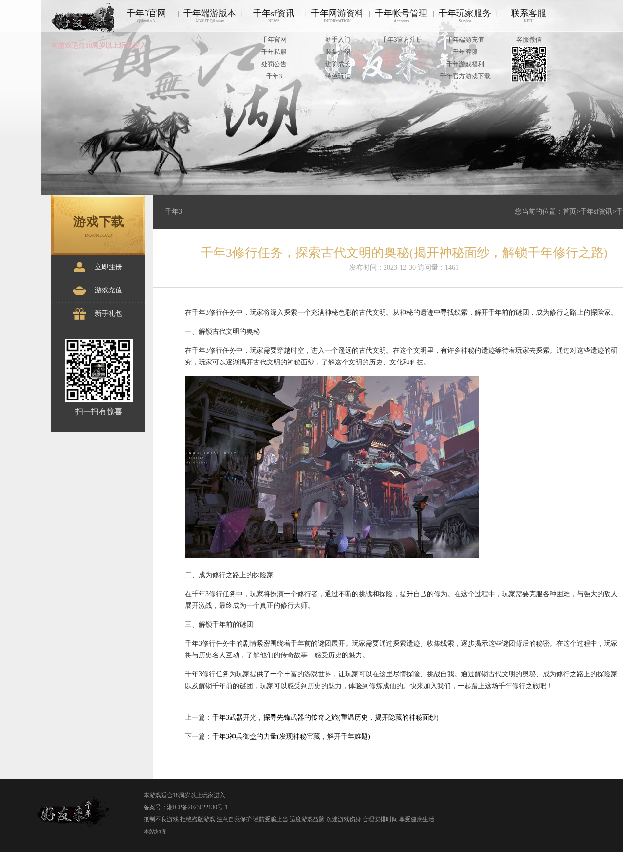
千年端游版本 (209, 15)
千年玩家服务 (465, 15)
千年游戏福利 (465, 64)
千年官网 (274, 39)
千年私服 (274, 51)
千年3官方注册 (401, 39)
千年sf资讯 (273, 15)
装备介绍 (337, 51)
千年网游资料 (337, 15)
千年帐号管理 (401, 15)
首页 (569, 211)
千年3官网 (146, 15)
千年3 (274, 76)
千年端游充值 (465, 39)
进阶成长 (337, 64)
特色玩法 (337, 76)
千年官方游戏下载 (465, 76)
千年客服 (465, 51)
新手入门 (337, 39)
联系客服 (528, 15)
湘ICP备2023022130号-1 (197, 807)
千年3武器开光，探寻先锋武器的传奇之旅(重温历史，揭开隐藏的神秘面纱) (325, 717)
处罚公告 (274, 64)
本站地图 (155, 831)
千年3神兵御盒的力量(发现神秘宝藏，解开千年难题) (291, 736)
